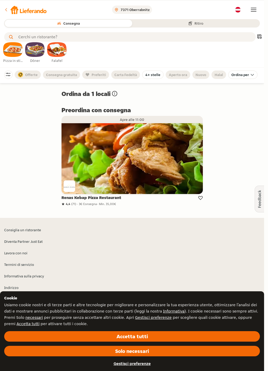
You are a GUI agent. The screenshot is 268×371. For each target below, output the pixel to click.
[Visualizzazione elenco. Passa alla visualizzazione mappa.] (259, 37)
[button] (25, 10)
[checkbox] (13, 52)
